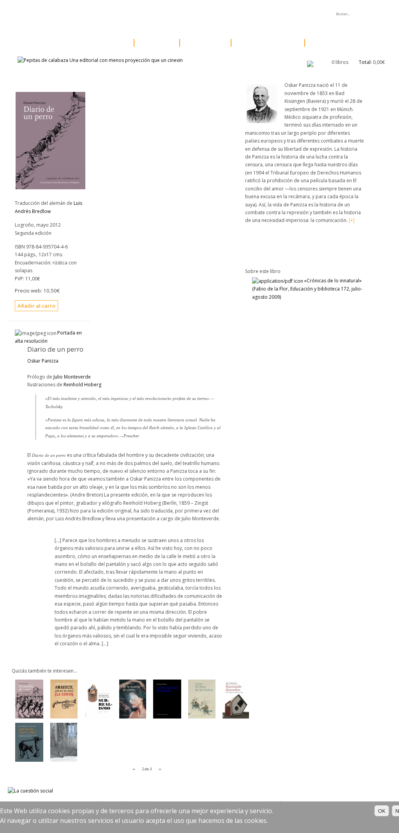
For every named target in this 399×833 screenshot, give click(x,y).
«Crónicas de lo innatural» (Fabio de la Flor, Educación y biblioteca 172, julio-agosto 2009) (307, 288)
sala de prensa (154, 14)
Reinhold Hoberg (82, 384)
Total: (365, 62)
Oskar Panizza (42, 361)
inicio (88, 14)
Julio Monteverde (72, 376)
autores (154, 43)
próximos (203, 43)
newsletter (237, 14)
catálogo (107, 43)
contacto (273, 14)
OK (381, 810)
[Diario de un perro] (50, 187)
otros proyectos (265, 43)
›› (160, 768)
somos (116, 14)
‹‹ (134, 768)
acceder (307, 14)
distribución (198, 14)
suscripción (331, 43)
